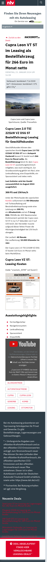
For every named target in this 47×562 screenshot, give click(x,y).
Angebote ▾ (7, 26)
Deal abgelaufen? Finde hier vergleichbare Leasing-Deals (23, 549)
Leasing (11, 407)
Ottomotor (27, 407)
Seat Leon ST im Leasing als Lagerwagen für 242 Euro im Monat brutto (22, 504)
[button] (10, 3)
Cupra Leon (25, 395)
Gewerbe (11, 401)
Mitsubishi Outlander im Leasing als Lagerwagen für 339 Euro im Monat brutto (19, 529)
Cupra (10, 395)
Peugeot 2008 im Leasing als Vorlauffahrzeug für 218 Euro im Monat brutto (21, 512)
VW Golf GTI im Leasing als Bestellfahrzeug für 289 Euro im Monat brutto (21, 520)
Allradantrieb (14, 383)
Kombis (8, 200)
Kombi (25, 401)
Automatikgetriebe (17, 389)
